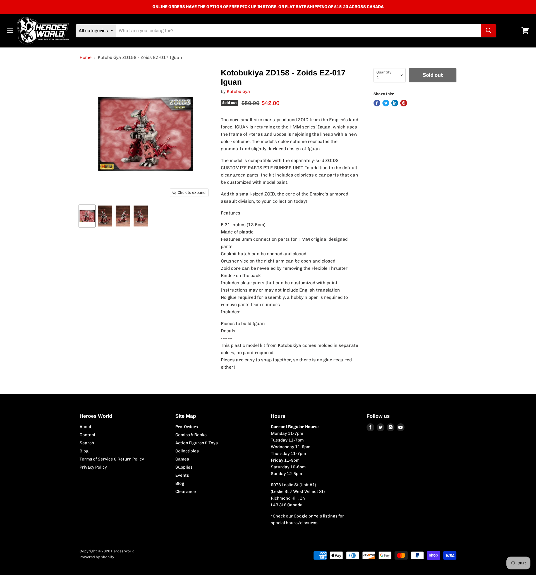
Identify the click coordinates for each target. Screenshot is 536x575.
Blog (84, 451)
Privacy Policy (93, 467)
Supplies (184, 467)
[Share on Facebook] (377, 103)
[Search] (488, 30)
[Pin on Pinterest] (403, 103)
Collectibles (187, 451)
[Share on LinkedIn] (394, 103)
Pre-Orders (186, 426)
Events (182, 475)
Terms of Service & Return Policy (112, 459)
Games (182, 459)
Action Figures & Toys (196, 442)
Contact (87, 434)
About (86, 426)
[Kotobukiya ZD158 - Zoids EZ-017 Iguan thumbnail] (87, 216)
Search (87, 442)
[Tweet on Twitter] (385, 103)
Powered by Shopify (97, 557)
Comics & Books (191, 434)
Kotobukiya (238, 91)
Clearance (185, 491)
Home (86, 57)
